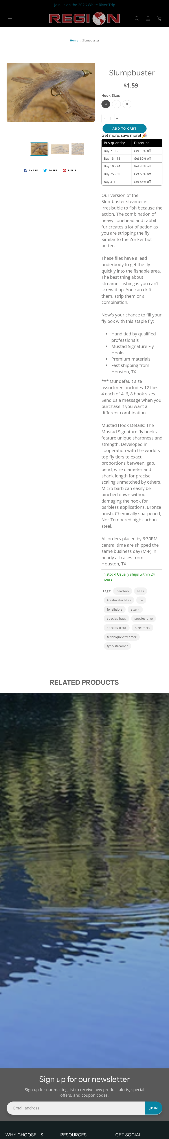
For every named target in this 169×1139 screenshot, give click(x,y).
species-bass (116, 618)
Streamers (142, 628)
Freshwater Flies (119, 600)
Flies (140, 591)
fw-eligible (114, 609)
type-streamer (117, 646)
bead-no (122, 591)
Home (74, 40)
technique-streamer (121, 637)
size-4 (135, 609)
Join (154, 1108)
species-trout (116, 628)
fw (141, 600)
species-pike (143, 618)
